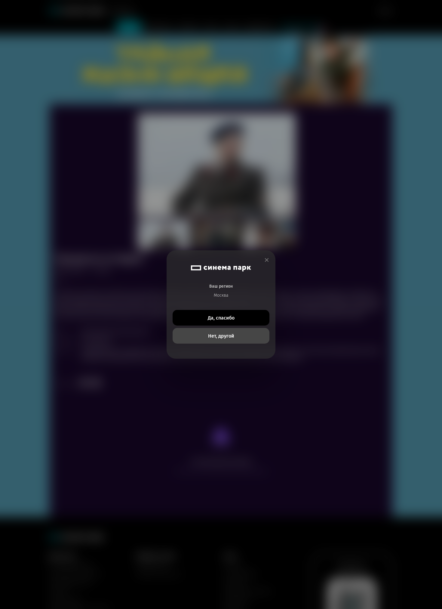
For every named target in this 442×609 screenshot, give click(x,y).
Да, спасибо (221, 318)
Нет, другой (221, 336)
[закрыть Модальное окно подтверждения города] (267, 260)
